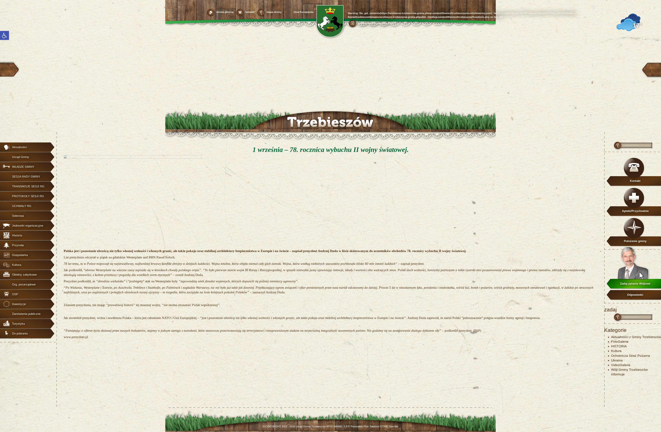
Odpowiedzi (635, 294)
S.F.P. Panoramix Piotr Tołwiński (362, 426)
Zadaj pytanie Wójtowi (635, 283)
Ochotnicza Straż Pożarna (630, 356)
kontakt (249, 11)
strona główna (224, 11)
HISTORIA (619, 346)
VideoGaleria (620, 365)
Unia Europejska (303, 11)
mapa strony (273, 11)
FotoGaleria (619, 341)
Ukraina (617, 360)
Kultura (616, 351)
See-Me (393, 426)
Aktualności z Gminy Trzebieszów (636, 337)
